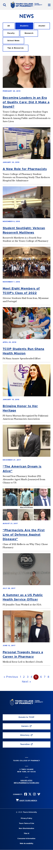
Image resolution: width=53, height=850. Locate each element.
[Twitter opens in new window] (29, 794)
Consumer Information (26, 838)
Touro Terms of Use (26, 823)
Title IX (26, 833)
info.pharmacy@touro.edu (26, 783)
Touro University (30, 812)
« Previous (11, 677)
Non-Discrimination (26, 828)
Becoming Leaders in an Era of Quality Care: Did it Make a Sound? (26, 102)
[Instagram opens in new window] (34, 794)
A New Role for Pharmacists (25, 169)
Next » (26, 681)
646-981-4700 (26, 780)
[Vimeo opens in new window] (38, 794)
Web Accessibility (26, 843)
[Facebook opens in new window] (25, 794)
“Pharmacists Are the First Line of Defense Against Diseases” (24, 535)
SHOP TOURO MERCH (28, 800)
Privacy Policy (26, 818)
